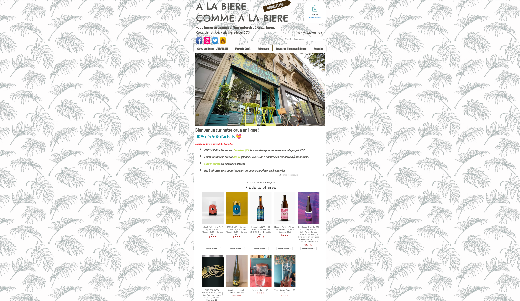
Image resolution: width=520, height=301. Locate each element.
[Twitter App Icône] (215, 40)
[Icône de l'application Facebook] (199, 40)
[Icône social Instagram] (207, 40)
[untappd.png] (223, 40)
